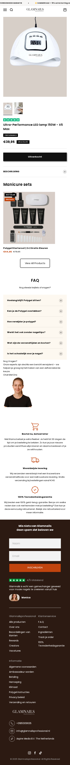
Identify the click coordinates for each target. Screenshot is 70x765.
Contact (43, 627)
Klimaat (13, 687)
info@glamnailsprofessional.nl (33, 731)
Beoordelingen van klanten (19, 633)
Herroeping (15, 682)
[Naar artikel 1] (7, 109)
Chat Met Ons (10, 374)
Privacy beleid (17, 697)
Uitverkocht (35, 156)
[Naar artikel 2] (18, 108)
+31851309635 (23, 723)
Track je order (46, 637)
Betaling (13, 677)
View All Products (35, 263)
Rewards (14, 640)
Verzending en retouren (22, 702)
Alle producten (17, 622)
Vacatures (15, 650)
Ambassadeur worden (21, 671)
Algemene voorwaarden (22, 666)
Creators (14, 645)
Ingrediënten (45, 632)
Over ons (14, 627)
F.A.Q (41, 622)
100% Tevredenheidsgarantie (51, 644)
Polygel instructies (19, 692)
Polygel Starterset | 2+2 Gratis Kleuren (25, 248)
